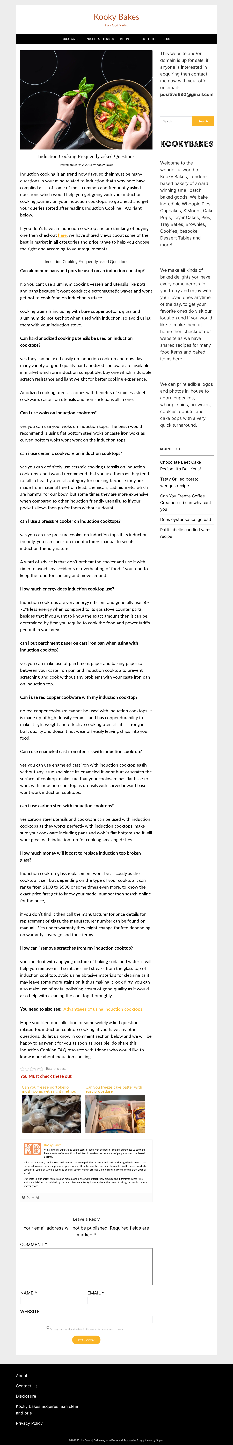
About (21, 1375)
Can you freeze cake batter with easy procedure (113, 1089)
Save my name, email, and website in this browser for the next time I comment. (87, 1329)
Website (30, 1311)
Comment (33, 1244)
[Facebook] (33, 1197)
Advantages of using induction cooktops (102, 1009)
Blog (166, 39)
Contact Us (27, 1385)
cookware (70, 39)
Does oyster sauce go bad (185, 519)
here (62, 235)
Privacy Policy (29, 1423)
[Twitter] (28, 1197)
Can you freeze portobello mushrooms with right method (49, 1089)
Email (95, 1293)
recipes (126, 39)
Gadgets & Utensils (99, 39)
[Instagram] (37, 1197)
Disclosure (26, 1396)
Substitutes (147, 39)
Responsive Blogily (133, 1440)
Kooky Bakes (116, 17)
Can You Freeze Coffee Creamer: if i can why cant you (185, 502)
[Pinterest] (23, 1197)
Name (28, 1293)
